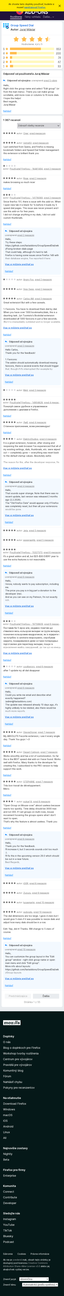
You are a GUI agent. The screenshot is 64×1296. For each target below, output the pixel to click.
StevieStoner (30, 732)
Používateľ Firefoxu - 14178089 (26, 197)
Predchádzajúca (18, 996)
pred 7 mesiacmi (46, 732)
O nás (7, 1042)
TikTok (7, 1230)
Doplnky (8, 1036)
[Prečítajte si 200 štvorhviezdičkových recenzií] (32, 53)
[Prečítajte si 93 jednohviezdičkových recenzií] (32, 66)
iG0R (25, 883)
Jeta (25, 530)
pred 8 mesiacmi (41, 801)
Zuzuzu (27, 893)
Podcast (8, 1241)
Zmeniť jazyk (9, 1279)
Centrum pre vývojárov (17, 1059)
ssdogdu (27, 912)
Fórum (7, 1076)
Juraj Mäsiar (27, 29)
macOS (7, 1115)
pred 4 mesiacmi (52, 402)
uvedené (17, 1259)
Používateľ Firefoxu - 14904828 (26, 402)
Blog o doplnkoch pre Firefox (21, 1047)
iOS (5, 1120)
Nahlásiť (7, 111)
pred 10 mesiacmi (45, 902)
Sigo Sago (28, 289)
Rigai (25, 178)
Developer (9, 1203)
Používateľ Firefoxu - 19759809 (26, 624)
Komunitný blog (13, 1070)
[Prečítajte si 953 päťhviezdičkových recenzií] (32, 49)
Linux (6, 1132)
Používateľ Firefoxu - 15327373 (26, 552)
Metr (25, 390)
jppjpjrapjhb (29, 540)
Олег (25, 133)
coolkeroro (29, 666)
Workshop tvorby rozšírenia (21, 1053)
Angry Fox (28, 279)
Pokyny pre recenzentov (19, 1087)
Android (8, 1126)
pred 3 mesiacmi (43, 298)
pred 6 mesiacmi (52, 552)
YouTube (8, 1224)
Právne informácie (40, 1254)
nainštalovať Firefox (34, 7)
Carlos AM (28, 298)
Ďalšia (46, 996)
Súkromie (8, 1254)
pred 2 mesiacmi (52, 168)
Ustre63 (27, 143)
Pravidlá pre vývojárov (17, 1064)
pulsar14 (27, 801)
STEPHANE (29, 781)
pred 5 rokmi (50, 80)
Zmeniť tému (9, 1284)
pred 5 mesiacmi (37, 530)
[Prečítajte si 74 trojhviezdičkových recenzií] (32, 57)
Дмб (25, 422)
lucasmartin (29, 902)
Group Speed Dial (22, 25)
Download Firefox (14, 1103)
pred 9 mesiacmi (40, 893)
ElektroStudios (30, 439)
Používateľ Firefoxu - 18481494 (26, 168)
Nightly (7, 1153)
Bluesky (8, 1236)
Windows (9, 1109)
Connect (8, 1191)
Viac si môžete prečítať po (19, 264)
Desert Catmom (31, 752)
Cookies (21, 1254)
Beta (6, 1159)
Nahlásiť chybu (12, 1082)
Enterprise (9, 1175)
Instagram (9, 1219)
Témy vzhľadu (32, 16)
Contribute (10, 1197)
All (4, 1137)
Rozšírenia (16, 16)
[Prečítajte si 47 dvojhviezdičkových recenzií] (32, 62)
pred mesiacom (38, 133)
